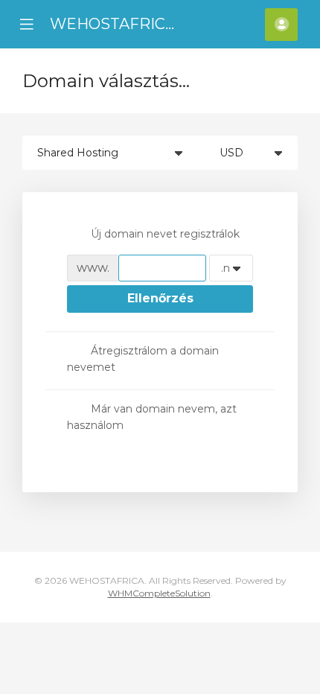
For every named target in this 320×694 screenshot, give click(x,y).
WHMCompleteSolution (159, 593)
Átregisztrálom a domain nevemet (143, 359)
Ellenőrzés (160, 298)
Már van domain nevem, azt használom (152, 417)
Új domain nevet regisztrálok (165, 234)
